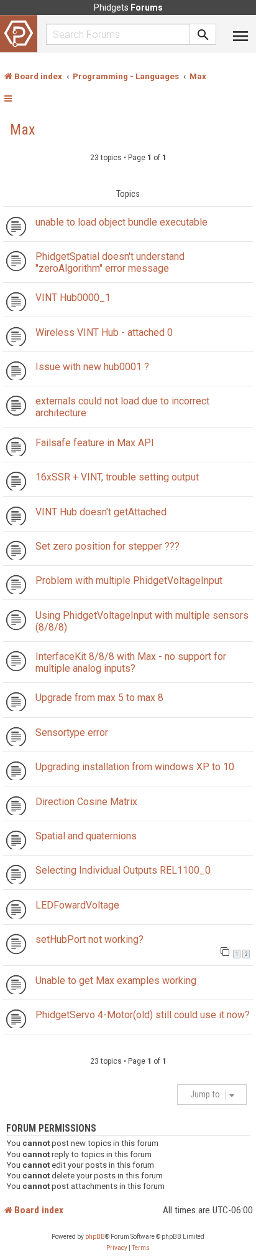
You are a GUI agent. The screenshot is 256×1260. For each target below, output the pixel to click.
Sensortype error (71, 732)
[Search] (203, 34)
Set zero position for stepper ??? (107, 546)
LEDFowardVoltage (77, 905)
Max (22, 129)
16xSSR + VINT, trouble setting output (117, 477)
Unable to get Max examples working (115, 980)
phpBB (95, 1236)
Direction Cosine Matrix (86, 802)
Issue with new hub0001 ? (92, 367)
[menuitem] (116, 1248)
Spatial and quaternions (86, 836)
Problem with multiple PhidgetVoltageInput (128, 580)
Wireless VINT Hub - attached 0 (104, 332)
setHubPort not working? (89, 939)
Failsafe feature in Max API (94, 443)
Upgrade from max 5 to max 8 (99, 698)
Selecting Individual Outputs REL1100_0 (123, 870)
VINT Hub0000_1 (73, 297)
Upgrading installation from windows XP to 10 (134, 767)
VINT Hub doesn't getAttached (101, 512)
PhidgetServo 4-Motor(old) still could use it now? (142, 1015)
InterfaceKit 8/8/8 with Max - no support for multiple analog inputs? (130, 662)
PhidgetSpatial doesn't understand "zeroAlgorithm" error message (110, 262)
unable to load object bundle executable (121, 222)
